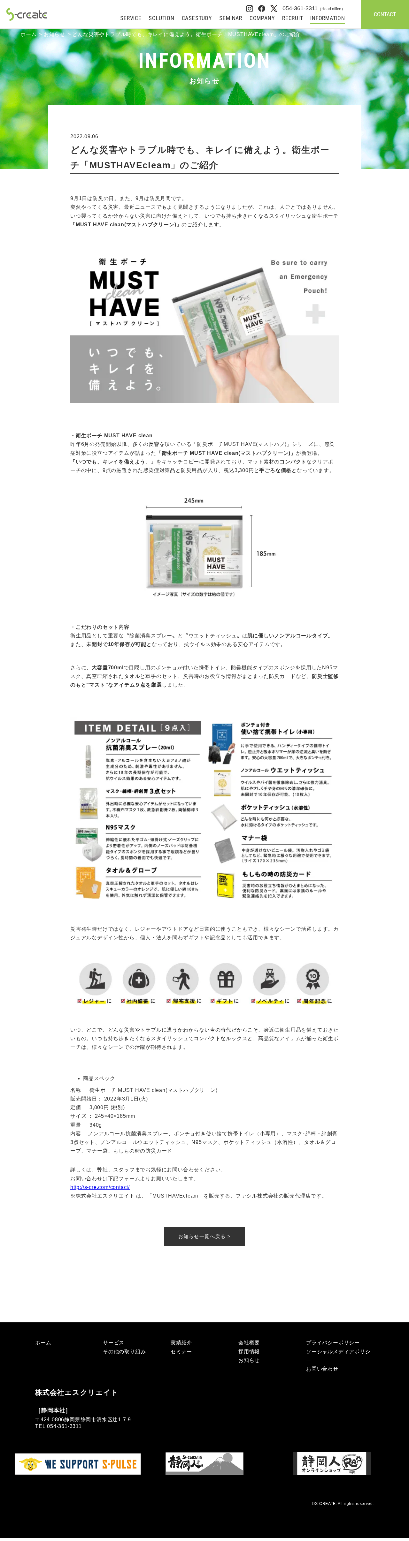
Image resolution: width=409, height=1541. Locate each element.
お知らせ (54, 34)
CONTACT (385, 14)
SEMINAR (230, 18)
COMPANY (262, 18)
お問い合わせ (322, 1369)
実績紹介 (181, 1342)
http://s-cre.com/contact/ (100, 1187)
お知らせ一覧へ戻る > (204, 1236)
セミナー (181, 1351)
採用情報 (249, 1351)
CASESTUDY (197, 18)
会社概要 (249, 1342)
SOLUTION (161, 18)
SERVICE (131, 18)
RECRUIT (292, 18)
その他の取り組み (124, 1351)
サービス (113, 1342)
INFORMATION (327, 18)
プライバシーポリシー (333, 1342)
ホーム (28, 34)
